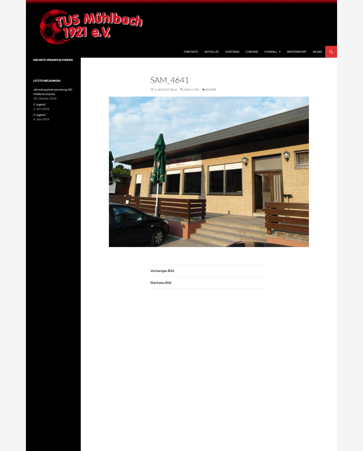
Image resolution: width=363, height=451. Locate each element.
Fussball (270, 51)
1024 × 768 (191, 89)
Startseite (191, 51)
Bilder (317, 51)
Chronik (252, 51)
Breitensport (296, 51)
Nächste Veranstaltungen (53, 59)
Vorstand (232, 51)
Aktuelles (211, 51)
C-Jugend (39, 104)
